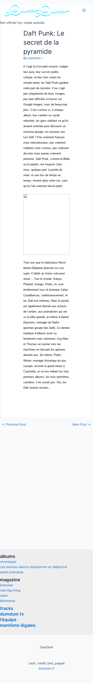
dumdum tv (12, 614)
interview (6, 585)
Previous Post (14, 424)
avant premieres (12, 572)
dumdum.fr (46, 668)
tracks (6, 608)
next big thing (10, 590)
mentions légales (17, 625)
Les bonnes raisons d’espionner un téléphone (33, 567)
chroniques (8, 562)
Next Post (81, 424)
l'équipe (8, 619)
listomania (7, 601)
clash (4, 596)
